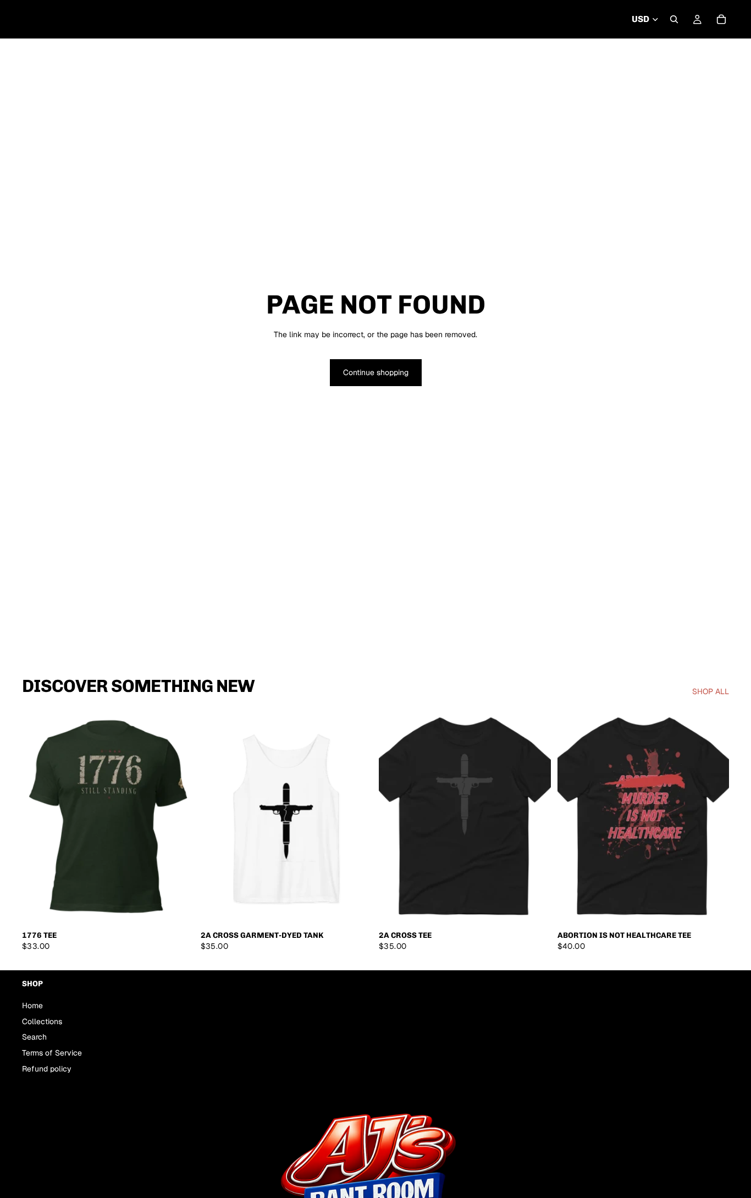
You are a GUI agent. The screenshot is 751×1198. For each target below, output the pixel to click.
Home (32, 1005)
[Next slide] (534, 817)
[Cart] (721, 19)
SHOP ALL (710, 691)
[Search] (674, 19)
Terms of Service (52, 1053)
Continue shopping (375, 372)
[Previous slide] (395, 817)
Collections (42, 1021)
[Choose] (177, 908)
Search (34, 1037)
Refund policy (46, 1069)
